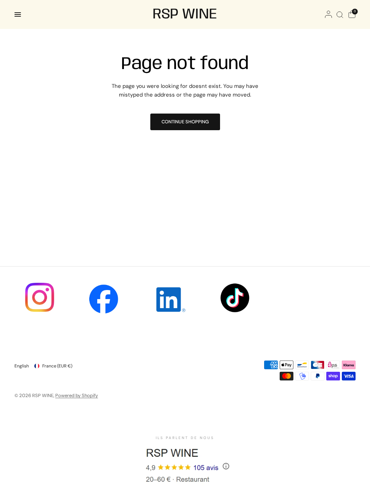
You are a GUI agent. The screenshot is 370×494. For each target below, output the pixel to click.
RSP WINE (185, 14)
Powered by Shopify (76, 395)
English (21, 366)
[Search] (340, 14)
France (57, 366)
